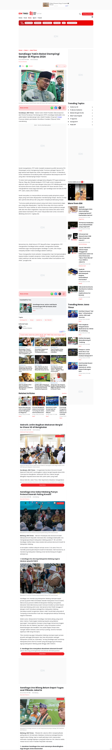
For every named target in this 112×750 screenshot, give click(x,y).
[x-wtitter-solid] (59, 107)
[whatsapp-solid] (52, 107)
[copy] (63, 107)
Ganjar (59, 117)
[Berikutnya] (67, 403)
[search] (80, 14)
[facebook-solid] (56, 107)
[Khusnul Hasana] (20, 327)
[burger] (92, 17)
